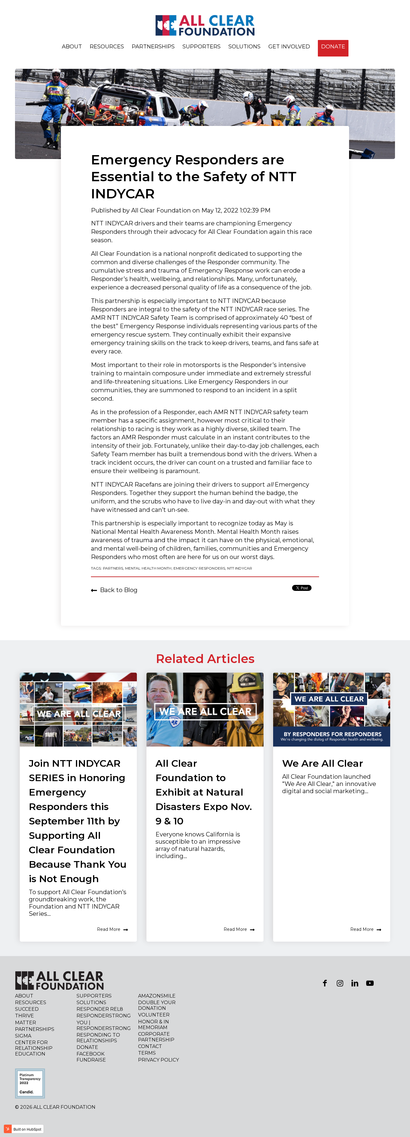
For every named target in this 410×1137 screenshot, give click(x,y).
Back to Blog (118, 590)
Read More (108, 929)
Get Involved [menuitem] (289, 46)
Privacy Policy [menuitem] (158, 1060)
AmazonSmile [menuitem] (157, 996)
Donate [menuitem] (87, 1047)
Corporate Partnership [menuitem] (156, 1037)
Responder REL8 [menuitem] (100, 1009)
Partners (113, 568)
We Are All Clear (322, 763)
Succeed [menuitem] (27, 1009)
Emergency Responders (199, 568)
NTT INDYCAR (239, 568)
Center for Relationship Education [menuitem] (34, 1048)
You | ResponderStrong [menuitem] (104, 1025)
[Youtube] (369, 983)
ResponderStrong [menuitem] (104, 1016)
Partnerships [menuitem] (153, 46)
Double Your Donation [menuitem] (157, 1005)
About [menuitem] (72, 46)
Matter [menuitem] (25, 1022)
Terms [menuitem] (147, 1053)
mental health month (148, 568)
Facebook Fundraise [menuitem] (91, 1056)
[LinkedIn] (354, 983)
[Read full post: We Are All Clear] (331, 710)
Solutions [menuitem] (244, 46)
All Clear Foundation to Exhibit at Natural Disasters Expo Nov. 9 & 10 (203, 792)
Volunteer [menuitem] (154, 1015)
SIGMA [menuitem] (23, 1036)
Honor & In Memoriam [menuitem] (153, 1024)
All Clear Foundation (161, 210)
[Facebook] (324, 983)
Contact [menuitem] (150, 1046)
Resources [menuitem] (107, 46)
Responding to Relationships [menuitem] (98, 1038)
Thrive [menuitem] (24, 1016)
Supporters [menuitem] (201, 46)
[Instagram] (339, 983)
